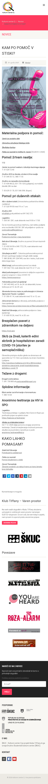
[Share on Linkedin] (25, 476)
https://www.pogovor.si (11, 277)
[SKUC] (24, 537)
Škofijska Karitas (8, 147)
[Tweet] (8, 476)
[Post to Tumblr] (17, 476)
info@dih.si (6, 214)
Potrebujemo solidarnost (12, 453)
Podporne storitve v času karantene (16, 237)
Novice (21, 22)
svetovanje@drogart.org (26, 381)
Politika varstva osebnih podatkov (15, 678)
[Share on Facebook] (4, 476)
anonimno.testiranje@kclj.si (13, 432)
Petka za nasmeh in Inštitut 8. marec (16, 152)
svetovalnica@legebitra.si (12, 230)
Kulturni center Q (8, 22)
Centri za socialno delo (11, 139)
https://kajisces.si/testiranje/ (13, 418)
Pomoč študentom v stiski (12, 460)
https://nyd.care (8, 331)
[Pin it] (21, 476)
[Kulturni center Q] (16, 7)
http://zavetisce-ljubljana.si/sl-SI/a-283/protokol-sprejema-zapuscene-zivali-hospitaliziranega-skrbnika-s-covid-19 (21, 365)
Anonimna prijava (9, 523)
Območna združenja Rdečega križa (15, 143)
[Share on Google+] (13, 476)
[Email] (29, 476)
